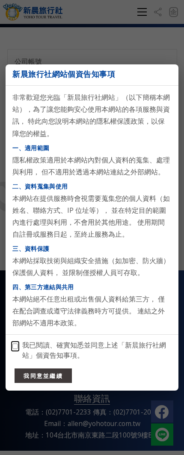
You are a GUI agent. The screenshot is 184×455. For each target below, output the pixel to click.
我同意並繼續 (43, 376)
